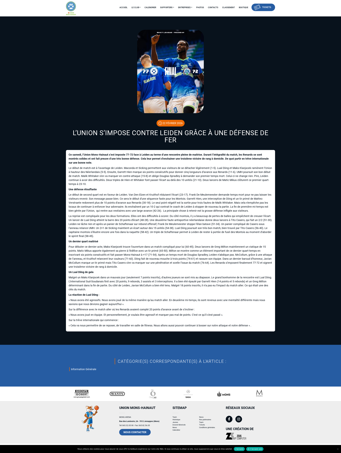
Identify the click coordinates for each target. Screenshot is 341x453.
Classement (228, 7)
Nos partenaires (205, 420)
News (174, 427)
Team (174, 417)
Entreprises (184, 7)
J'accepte (239, 449)
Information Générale (83, 369)
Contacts (213, 7)
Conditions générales (207, 427)
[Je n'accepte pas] (337, 449)
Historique (176, 420)
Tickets (266, 7)
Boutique (243, 7)
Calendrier (150, 7)
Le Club (135, 7)
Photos (200, 7)
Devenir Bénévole (179, 425)
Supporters (166, 7)
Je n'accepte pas (254, 449)
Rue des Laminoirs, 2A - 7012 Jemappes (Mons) (139, 421)
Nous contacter (134, 432)
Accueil (123, 7)
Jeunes (175, 422)
